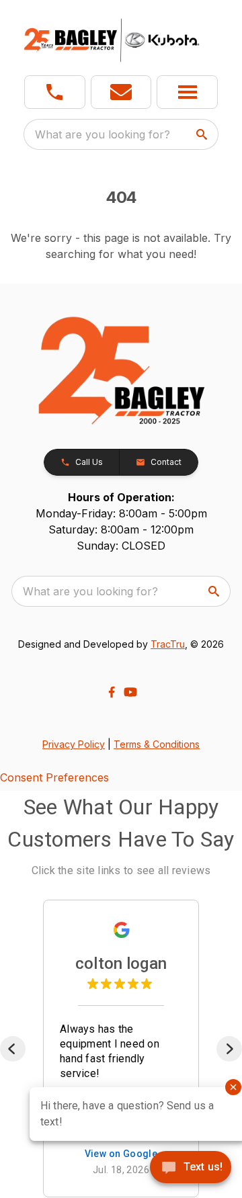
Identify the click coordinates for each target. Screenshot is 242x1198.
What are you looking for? (102, 134)
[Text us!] (190, 1168)
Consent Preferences (54, 777)
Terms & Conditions (157, 744)
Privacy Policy (73, 744)
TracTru (168, 644)
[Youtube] (130, 692)
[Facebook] (111, 692)
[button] (54, 92)
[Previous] (13, 1049)
